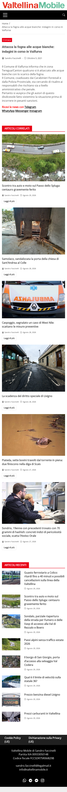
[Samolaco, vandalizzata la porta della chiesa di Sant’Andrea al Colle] (33, 230)
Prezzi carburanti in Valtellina (42, 713)
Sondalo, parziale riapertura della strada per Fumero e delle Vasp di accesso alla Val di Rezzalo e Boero (43, 621)
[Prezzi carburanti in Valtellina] (11, 717)
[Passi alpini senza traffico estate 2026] (11, 644)
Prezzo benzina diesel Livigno (42, 694)
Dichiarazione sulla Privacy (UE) (45, 739)
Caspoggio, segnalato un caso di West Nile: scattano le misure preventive (28, 324)
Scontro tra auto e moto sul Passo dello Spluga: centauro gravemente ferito (31, 187)
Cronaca (7, 39)
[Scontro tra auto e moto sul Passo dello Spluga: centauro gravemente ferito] (33, 157)
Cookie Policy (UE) (13, 739)
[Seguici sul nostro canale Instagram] (42, 780)
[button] (63, 15)
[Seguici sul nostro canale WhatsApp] (24, 780)
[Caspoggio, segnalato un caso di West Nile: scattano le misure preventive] (33, 299)
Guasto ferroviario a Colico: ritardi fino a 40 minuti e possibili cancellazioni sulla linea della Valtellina (44, 578)
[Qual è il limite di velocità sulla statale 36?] (11, 682)
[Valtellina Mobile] (33, 5)
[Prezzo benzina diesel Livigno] (11, 700)
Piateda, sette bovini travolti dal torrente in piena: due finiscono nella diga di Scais (32, 462)
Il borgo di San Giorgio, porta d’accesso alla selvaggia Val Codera (42, 661)
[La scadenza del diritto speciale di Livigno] (33, 368)
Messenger (22, 111)
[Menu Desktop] (5, 15)
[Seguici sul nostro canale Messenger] (36, 780)
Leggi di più (9, 201)
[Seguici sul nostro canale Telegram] (30, 780)
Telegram (30, 107)
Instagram (35, 111)
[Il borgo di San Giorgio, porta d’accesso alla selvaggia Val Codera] (11, 661)
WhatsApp (8, 111)
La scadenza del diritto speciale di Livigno (27, 396)
